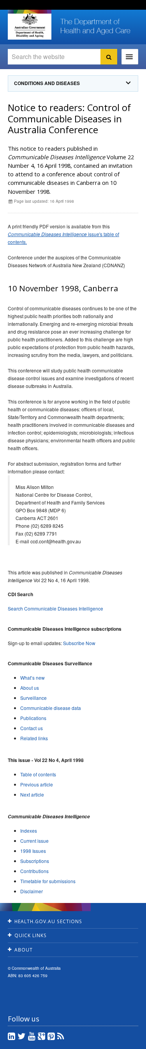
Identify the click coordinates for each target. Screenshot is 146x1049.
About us (29, 687)
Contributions (34, 871)
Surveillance (33, 697)
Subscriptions (34, 861)
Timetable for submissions (48, 881)
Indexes (28, 830)
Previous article (36, 784)
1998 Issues (33, 850)
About (23, 949)
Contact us (31, 728)
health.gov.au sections (48, 921)
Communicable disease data (50, 708)
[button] (122, 1041)
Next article (32, 794)
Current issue (34, 840)
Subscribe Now (79, 643)
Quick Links (30, 935)
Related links (34, 738)
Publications (33, 718)
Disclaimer (31, 891)
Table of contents (38, 774)
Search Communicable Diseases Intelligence (55, 608)
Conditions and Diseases (47, 83)
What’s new (32, 677)
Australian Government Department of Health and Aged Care (29, 25)
